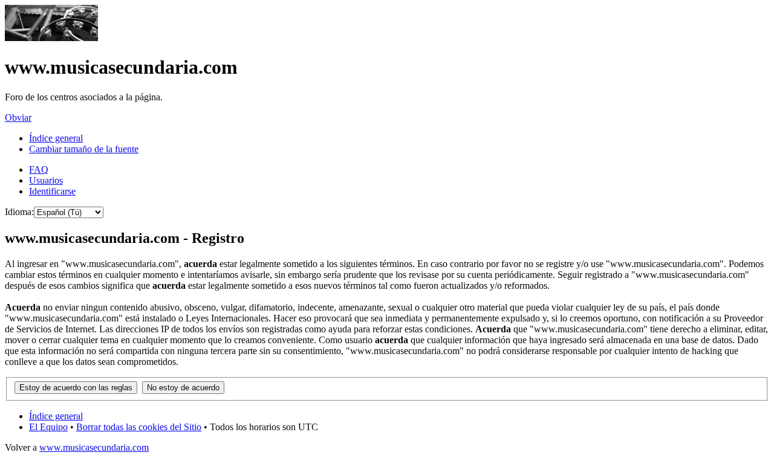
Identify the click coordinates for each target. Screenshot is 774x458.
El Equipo (48, 427)
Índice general (56, 138)
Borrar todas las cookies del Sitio (138, 427)
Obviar (18, 117)
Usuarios (46, 180)
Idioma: (19, 212)
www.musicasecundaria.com (94, 447)
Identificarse (52, 191)
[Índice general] (51, 38)
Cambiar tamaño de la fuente (83, 149)
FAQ (38, 169)
